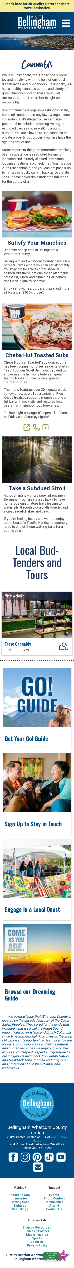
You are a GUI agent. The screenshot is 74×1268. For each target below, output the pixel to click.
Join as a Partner (37, 1231)
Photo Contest (54, 1198)
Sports (37, 1238)
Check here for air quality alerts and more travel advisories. (37, 6)
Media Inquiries (37, 1234)
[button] (57, 1255)
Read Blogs (20, 1209)
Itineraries (20, 1198)
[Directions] (64, 648)
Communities (54, 1202)
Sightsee (19, 1205)
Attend (54, 1205)
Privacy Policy (37, 1245)
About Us (37, 1242)
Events (54, 1195)
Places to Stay (20, 1195)
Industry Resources (37, 1227)
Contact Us (54, 1209)
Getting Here (20, 1202)
